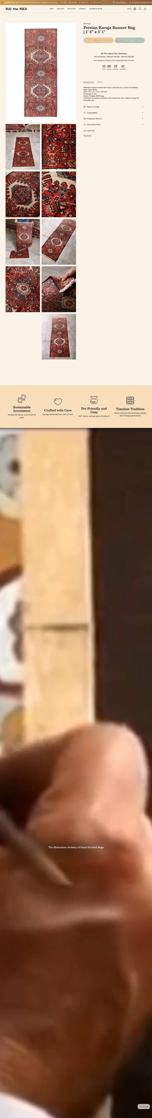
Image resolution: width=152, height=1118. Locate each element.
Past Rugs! (87, 24)
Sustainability (92, 113)
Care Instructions (93, 124)
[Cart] (145, 9)
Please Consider (93, 107)
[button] (51, 9)
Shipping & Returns (94, 119)
